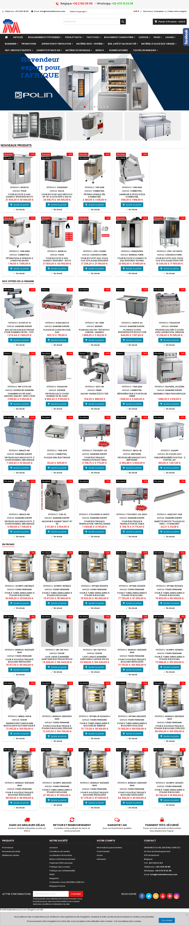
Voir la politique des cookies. (127, 921)
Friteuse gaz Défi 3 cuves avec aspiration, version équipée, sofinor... (169, 332)
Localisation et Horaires (60, 855)
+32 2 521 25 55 (21, 11)
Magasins (54, 878)
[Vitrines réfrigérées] (36, 126)
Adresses (101, 859)
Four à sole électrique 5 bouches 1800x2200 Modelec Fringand (132, 662)
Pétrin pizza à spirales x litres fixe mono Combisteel (19, 260)
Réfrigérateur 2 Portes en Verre (132, 395)
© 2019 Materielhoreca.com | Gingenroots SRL (21, 909)
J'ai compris (166, 920)
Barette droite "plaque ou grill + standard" (169, 522)
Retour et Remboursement (62, 859)
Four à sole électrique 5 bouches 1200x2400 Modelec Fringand (132, 795)
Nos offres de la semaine (18, 281)
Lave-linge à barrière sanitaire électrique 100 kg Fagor (56, 659)
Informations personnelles (109, 847)
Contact (150, 840)
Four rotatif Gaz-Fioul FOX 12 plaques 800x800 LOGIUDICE (94, 260)
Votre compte (106, 840)
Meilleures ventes (10, 855)
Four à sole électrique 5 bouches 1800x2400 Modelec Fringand (19, 662)
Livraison (53, 847)
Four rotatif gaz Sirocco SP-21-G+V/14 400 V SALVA (57, 195)
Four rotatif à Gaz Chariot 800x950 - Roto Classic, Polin (57, 260)
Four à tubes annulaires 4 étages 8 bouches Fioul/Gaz (169, 595)
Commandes (103, 851)
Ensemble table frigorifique (169, 393)
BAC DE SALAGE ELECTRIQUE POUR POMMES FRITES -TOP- (19, 331)
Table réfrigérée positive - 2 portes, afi (169, 458)
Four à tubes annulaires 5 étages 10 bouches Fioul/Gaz (132, 595)
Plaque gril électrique (57, 457)
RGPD (52, 874)
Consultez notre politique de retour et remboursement (72, 829)
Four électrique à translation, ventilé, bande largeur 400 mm (94, 524)
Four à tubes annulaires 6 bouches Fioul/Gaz (132, 724)
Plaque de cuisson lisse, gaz (57, 331)
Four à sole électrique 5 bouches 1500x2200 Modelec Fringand (94, 795)
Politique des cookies (59, 866)
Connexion (159, 11)
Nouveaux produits (16, 145)
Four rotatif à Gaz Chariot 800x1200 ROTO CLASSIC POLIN (19, 197)
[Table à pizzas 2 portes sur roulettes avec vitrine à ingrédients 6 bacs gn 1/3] (152, 126)
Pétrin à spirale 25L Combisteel (94, 195)
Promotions (7, 847)
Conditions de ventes (59, 851)
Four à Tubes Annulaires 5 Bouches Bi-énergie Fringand (94, 726)
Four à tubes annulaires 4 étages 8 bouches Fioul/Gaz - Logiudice (94, 595)
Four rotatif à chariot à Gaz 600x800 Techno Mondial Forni (132, 260)
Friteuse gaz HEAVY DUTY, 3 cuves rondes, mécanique (19, 458)
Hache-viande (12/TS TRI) (94, 393)
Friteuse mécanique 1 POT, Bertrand (132, 458)
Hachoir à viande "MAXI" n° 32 (57, 522)
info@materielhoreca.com (52, 11)
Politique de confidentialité (62, 870)
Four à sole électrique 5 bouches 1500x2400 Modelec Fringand (19, 795)
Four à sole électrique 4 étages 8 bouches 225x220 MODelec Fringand (169, 728)
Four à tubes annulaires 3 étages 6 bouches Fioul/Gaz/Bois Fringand (57, 792)
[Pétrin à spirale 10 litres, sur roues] (94, 126)
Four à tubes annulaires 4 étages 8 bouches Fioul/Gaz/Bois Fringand (19, 595)
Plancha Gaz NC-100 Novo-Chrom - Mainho (94, 331)
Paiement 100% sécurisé (60, 863)
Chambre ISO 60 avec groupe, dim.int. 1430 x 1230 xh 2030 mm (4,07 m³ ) (19, 396)
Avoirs (100, 855)
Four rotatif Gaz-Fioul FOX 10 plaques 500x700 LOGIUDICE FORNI (169, 260)
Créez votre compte (176, 11)
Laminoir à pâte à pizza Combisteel (132, 195)
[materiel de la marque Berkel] (94, 82)
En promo (8, 544)
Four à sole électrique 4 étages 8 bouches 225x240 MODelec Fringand (57, 728)
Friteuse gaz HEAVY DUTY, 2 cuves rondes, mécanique (19, 522)
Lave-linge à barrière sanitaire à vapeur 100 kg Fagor (94, 659)
